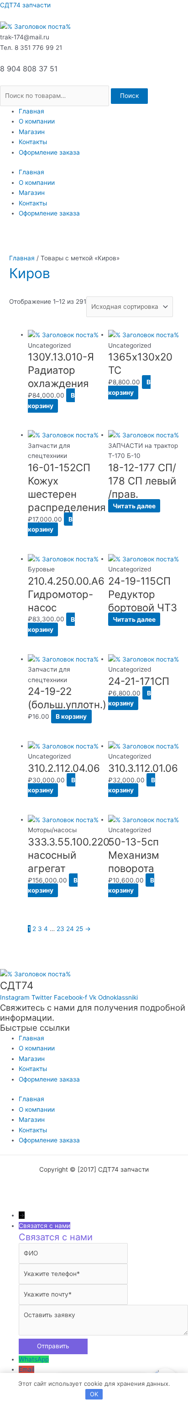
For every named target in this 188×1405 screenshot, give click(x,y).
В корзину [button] (51, 400)
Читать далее (134, 506)
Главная (31, 111)
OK (94, 1394)
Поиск (129, 95)
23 (60, 928)
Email (26, 1369)
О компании (37, 121)
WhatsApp (34, 1359)
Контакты (33, 141)
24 (70, 928)
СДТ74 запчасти (25, 5)
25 (79, 928)
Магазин (32, 131)
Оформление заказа (49, 152)
